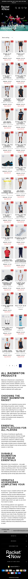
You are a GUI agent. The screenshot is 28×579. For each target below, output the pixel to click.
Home (2, 22)
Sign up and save (13, 561)
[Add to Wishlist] (3, 42)
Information (13, 546)
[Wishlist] (22, 7)
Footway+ (17, 577)
